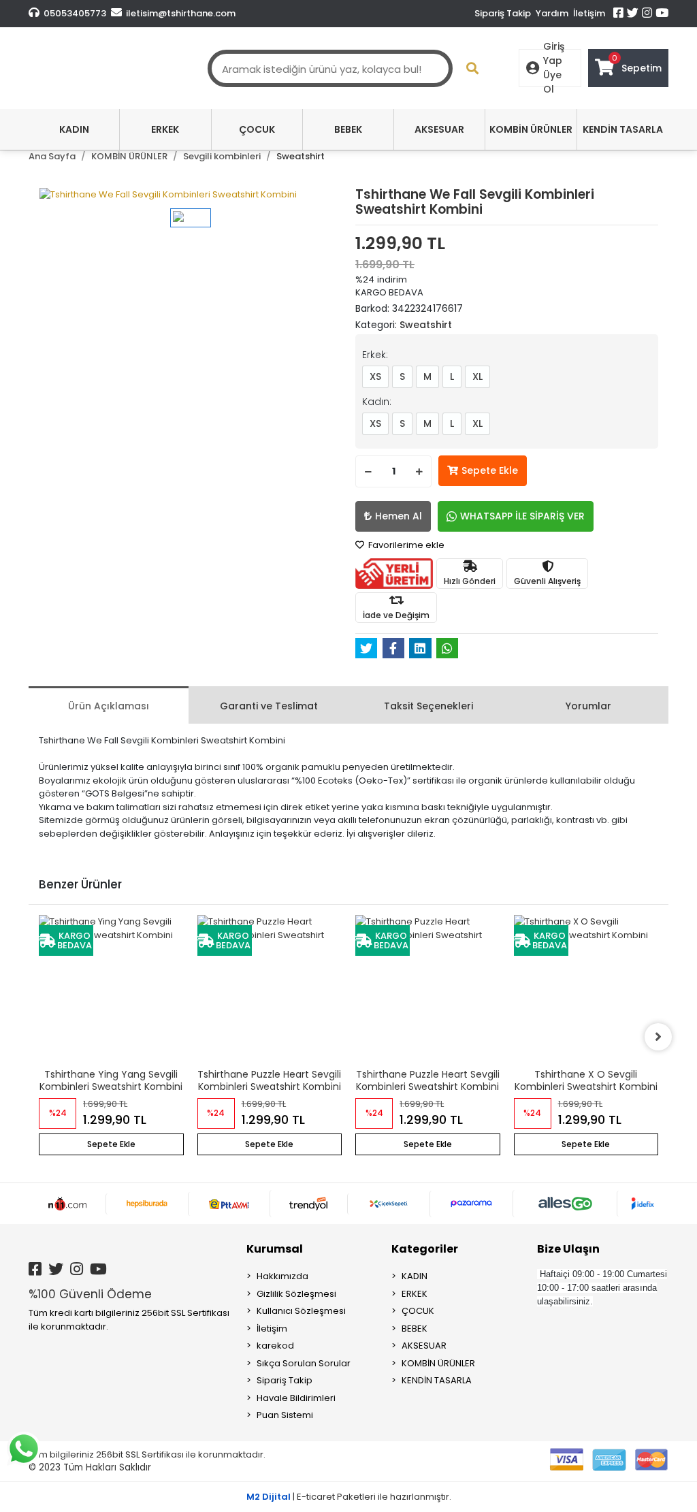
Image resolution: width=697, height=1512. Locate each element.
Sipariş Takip (502, 13)
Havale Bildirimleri (296, 1398)
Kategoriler (424, 1249)
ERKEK (414, 1293)
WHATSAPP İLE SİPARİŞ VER (522, 516)
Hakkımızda (282, 1276)
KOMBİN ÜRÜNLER (438, 1363)
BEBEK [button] (348, 129)
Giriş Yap (553, 53)
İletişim (589, 13)
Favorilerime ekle (405, 544)
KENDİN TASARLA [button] (623, 129)
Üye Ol (552, 82)
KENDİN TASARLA (437, 1380)
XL (477, 376)
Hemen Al (398, 516)
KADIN (414, 1276)
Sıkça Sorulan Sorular (304, 1363)
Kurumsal (274, 1249)
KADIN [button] (74, 129)
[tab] (109, 705)
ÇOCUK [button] (257, 129)
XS (375, 376)
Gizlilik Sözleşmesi (296, 1293)
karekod (275, 1345)
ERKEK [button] (165, 129)
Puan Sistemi (285, 1415)
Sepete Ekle (489, 470)
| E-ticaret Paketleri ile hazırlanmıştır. (348, 1496)
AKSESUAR (424, 1345)
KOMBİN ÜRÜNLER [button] (530, 129)
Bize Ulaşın (568, 1249)
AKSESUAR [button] (439, 129)
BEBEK (414, 1328)
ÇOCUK (418, 1310)
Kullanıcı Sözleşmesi (301, 1310)
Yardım (552, 13)
